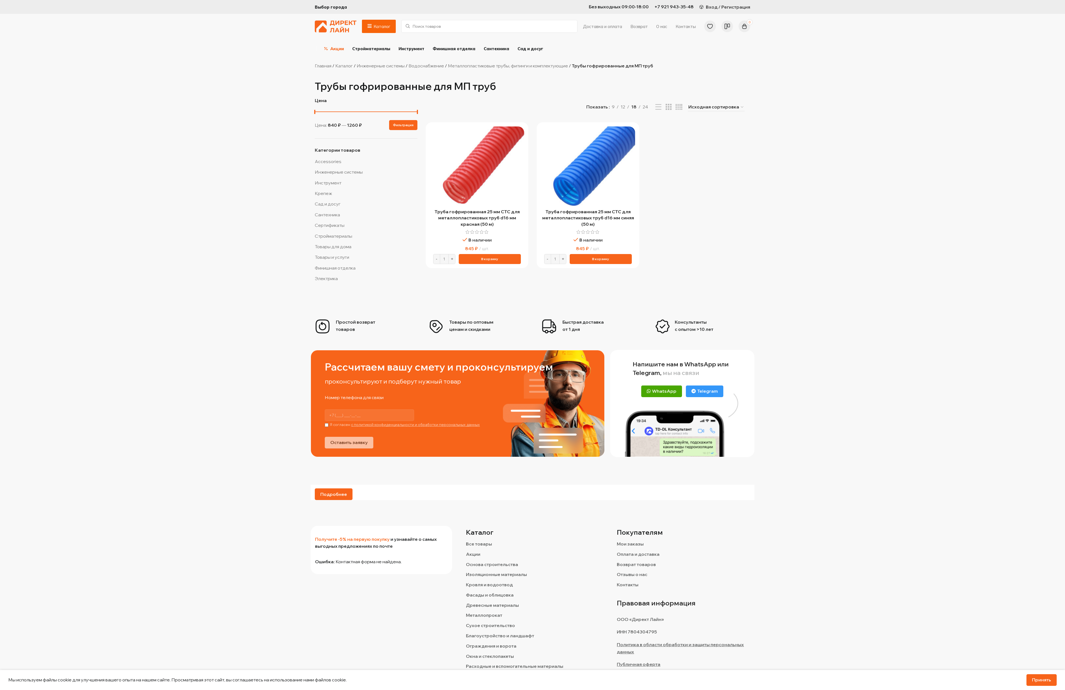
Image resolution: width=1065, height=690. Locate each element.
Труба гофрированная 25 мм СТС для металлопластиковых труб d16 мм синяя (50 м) (588, 218)
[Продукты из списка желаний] (710, 26)
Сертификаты (329, 225)
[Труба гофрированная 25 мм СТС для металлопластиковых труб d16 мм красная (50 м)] (477, 166)
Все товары (479, 544)
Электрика (326, 278)
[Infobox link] (674, 7)
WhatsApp (664, 391)
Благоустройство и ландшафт (500, 635)
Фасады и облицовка (490, 595)
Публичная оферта (638, 664)
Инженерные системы (381, 66)
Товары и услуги (332, 257)
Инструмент (328, 183)
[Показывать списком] (658, 107)
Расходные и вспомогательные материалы (514, 666)
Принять (1041, 680)
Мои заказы (630, 544)
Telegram (707, 391)
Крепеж (323, 193)
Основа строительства (492, 564)
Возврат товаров (636, 564)
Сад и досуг (328, 204)
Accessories (328, 161)
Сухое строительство (490, 625)
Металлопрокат (484, 615)
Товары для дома (333, 246)
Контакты (627, 584)
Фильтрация (403, 125)
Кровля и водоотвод (489, 584)
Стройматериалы (333, 236)
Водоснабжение (426, 66)
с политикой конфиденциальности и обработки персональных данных (415, 424)
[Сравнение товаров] (727, 26)
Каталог (344, 66)
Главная (323, 66)
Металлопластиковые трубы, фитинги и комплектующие (508, 66)
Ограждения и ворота (491, 646)
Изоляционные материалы (496, 574)
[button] (490, 259)
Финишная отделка (335, 268)
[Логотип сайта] (335, 26)
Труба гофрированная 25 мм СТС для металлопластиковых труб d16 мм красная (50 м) (477, 218)
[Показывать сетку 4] (679, 107)
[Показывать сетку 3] (669, 107)
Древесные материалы (492, 605)
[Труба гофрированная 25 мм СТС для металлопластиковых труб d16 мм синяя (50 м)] (588, 166)
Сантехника (327, 214)
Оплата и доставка (638, 554)
